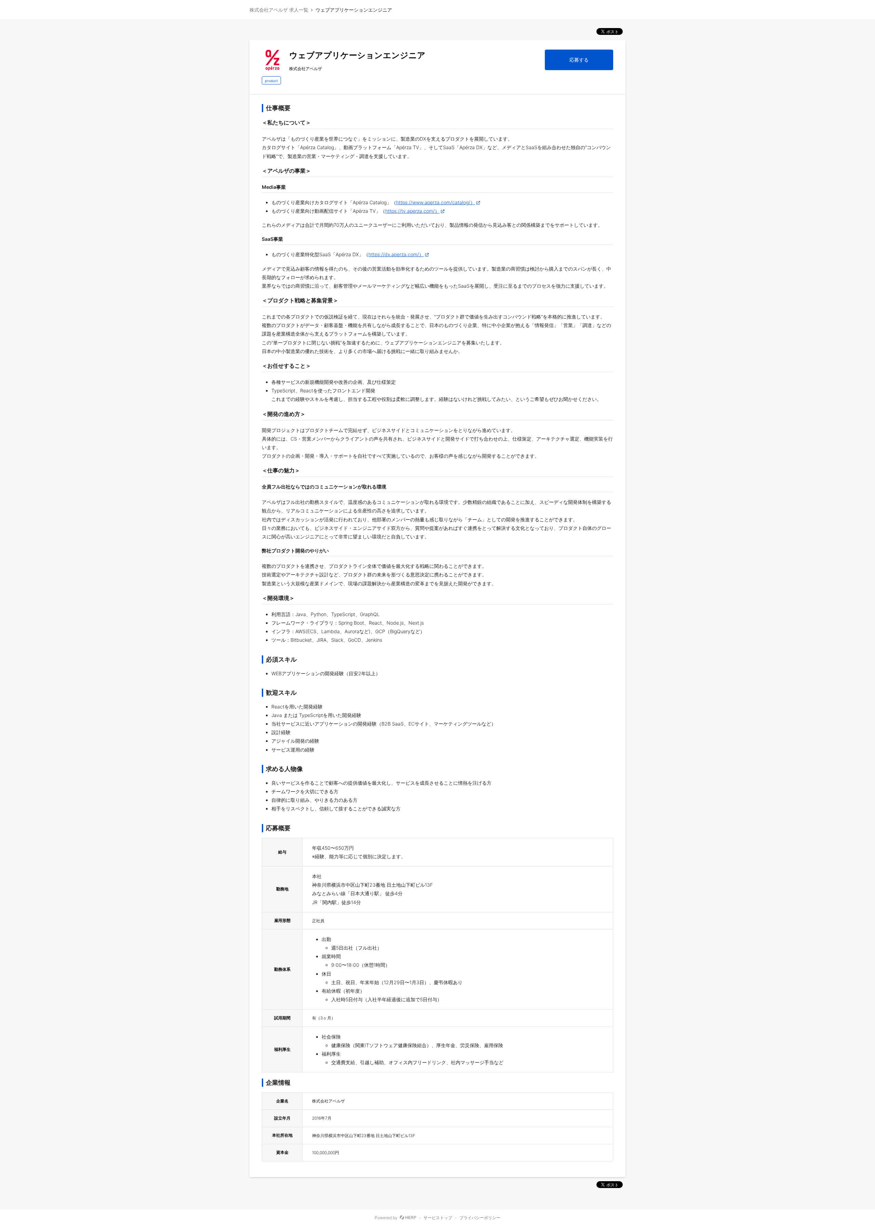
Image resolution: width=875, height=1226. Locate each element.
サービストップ (437, 1218)
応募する (579, 60)
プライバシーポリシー (479, 1218)
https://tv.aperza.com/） (412, 211)
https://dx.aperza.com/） (396, 254)
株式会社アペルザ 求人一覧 (279, 10)
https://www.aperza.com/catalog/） (435, 202)
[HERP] (408, 1217)
